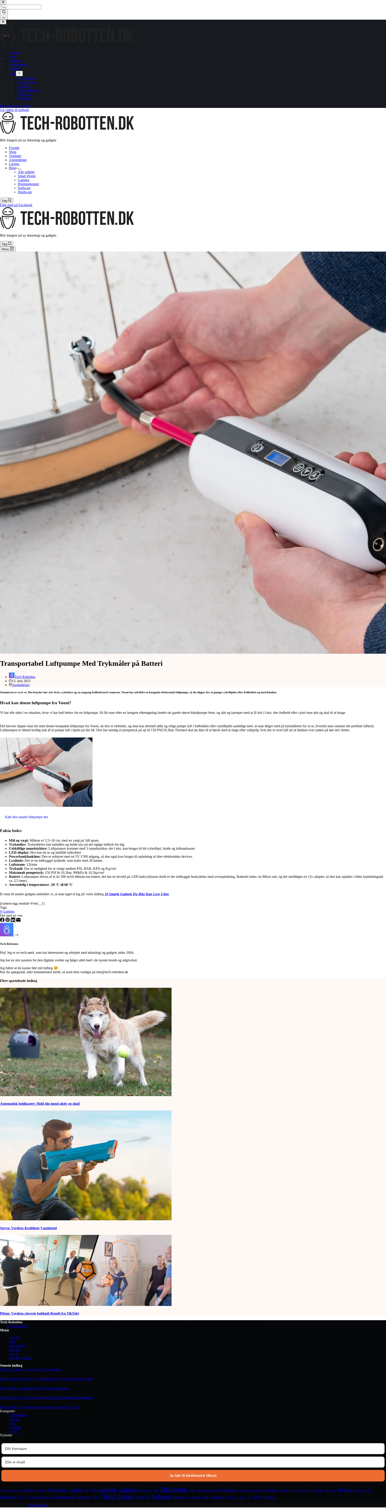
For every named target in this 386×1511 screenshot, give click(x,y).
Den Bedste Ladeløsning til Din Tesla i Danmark (34, 1388)
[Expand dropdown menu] (19, 169)
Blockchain (57, 1490)
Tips (12, 1423)
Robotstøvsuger (64, 1497)
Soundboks (194, 1497)
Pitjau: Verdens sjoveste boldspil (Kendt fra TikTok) (39, 1313)
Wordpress (269, 1497)
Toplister (15, 156)
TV (250, 1497)
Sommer (179, 1497)
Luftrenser (330, 1490)
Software (24, 188)
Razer (21, 1497)
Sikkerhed (84, 1497)
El (86, 1490)
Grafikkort (145, 1490)
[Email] (18, 921)
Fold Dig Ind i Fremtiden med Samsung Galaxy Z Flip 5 (40, 1407)
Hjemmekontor (28, 184)
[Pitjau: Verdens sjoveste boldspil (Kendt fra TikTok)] (86, 1305)
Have (192, 1490)
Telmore (232, 1497)
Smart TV (142, 1497)
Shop (12, 152)
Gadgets (7, 911)
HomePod (258, 1490)
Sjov (96, 1497)
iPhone (292, 1490)
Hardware (25, 192)
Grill (156, 1490)
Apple (28, 1490)
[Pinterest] (8, 921)
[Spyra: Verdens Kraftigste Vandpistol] (86, 1219)
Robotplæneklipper (39, 1497)
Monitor (345, 1490)
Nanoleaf (359, 1490)
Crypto (75, 1489)
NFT (369, 1490)
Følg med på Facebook (16, 205)
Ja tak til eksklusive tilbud (193, 1475)
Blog (12, 168)
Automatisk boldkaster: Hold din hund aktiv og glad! (40, 1103)
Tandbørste (218, 1497)
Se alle (13, 1431)
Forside (14, 148)
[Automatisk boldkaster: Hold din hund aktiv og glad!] (86, 1095)
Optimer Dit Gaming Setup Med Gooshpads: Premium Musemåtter (47, 1398)
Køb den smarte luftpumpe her (26, 817)
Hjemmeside (229, 1490)
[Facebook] (2, 921)
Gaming (23, 180)
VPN (257, 1497)
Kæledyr (303, 1490)
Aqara (40, 1490)
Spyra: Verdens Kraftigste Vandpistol (28, 1228)
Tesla (242, 1497)
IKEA (284, 1490)
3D (2, 1490)
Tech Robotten (17, 1326)
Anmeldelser (18, 160)
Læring (14, 164)
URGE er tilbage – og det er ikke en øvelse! (31, 1369)
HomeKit (245, 1490)
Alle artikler (26, 172)
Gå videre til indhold (14, 110)
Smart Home (27, 176)
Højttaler (272, 1490)
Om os (13, 1354)
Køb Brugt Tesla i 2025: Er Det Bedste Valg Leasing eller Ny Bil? (46, 1379)
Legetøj (317, 1490)
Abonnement (13, 1490)
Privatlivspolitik (20, 1358)
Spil (205, 1497)
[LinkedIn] (13, 921)
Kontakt (14, 1350)
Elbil (93, 1490)
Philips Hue (8, 1497)
